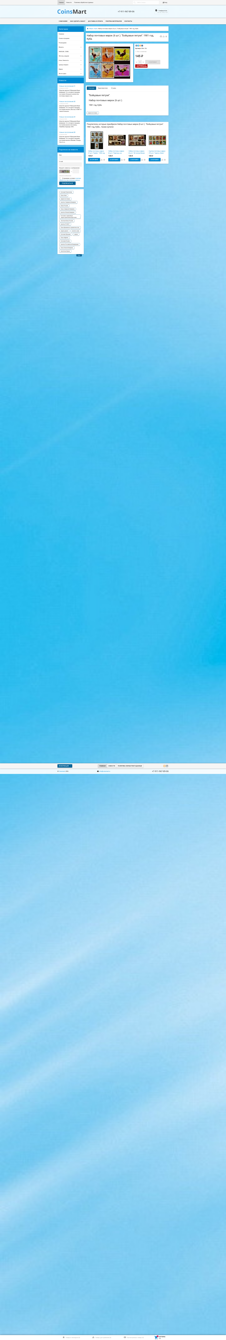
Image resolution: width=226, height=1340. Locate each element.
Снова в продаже (64, 38)
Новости (69, 2)
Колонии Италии (65, 241)
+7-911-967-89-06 (126, 11)
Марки (70, 69)
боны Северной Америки (67, 209)
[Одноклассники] (140, 45)
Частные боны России (67, 220)
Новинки (61, 34)
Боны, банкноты (70, 60)
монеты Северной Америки (68, 202)
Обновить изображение (65, 175)
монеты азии (75, 231)
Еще (79, 255)
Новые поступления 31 (67, 86)
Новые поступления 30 (67, 101)
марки (76, 234)
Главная (61, 2)
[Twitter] (138, 45)
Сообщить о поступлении (142, 66)
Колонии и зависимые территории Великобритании (69, 216)
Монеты (70, 47)
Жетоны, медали (70, 56)
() (71, 1337)
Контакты (128, 21)
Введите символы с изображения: (69, 168)
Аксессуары (70, 74)
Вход (164, 2)
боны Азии (64, 195)
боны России (64, 205)
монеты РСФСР (65, 224)
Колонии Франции (66, 234)
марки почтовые (65, 199)
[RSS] (164, 766)
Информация (64, 766)
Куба (95, 28)
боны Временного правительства (70, 227)
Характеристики (103, 88)
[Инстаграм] (167, 766)
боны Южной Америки (67, 247)
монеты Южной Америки (67, 212)
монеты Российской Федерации (69, 244)
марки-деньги (64, 231)
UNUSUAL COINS (64, 51)
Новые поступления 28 (67, 132)
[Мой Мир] (142, 45)
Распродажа (62, 43)
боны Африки (64, 237)
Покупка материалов (114, 21)
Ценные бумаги (70, 65)
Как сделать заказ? (77, 21)
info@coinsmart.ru (103, 771)
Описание (91, 88)
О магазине (63, 21)
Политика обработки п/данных (83, 2)
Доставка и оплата (95, 21)
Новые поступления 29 (67, 117)
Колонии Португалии (66, 192)
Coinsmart (62, 771)
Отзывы (113, 88)
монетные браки (65, 251)
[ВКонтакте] (136, 45)
